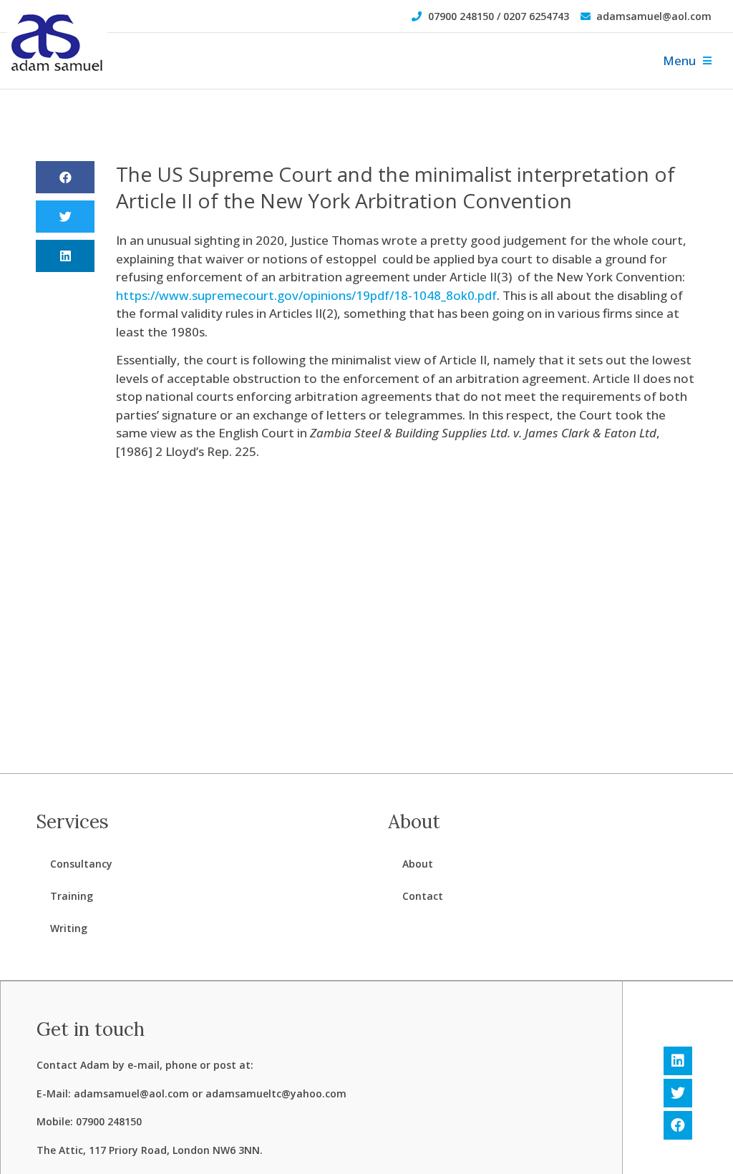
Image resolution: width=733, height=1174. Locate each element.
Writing (68, 928)
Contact (422, 896)
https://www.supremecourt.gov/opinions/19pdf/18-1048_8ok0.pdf (306, 295)
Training (71, 896)
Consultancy (81, 863)
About (417, 863)
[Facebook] (678, 1125)
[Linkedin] (678, 1061)
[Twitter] (678, 1093)
